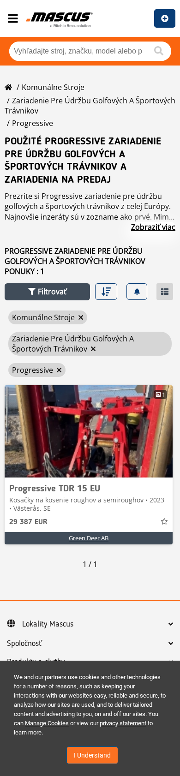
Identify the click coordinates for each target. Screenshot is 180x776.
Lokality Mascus (47, 624)
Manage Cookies (47, 723)
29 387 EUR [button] (28, 522)
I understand (92, 755)
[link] (89, 431)
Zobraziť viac (153, 227)
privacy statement (123, 723)
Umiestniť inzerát (164, 18)
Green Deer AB (88, 538)
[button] (47, 291)
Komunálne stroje (53, 87)
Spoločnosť (24, 643)
